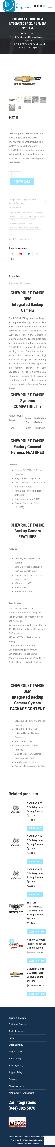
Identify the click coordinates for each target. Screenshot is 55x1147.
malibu (22, 223)
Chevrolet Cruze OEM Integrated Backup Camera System (35, 974)
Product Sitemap (32, 1144)
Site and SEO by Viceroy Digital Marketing (27, 1137)
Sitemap (19, 1144)
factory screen (39, 216)
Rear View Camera (17, 227)
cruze (21, 216)
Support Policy (15, 1072)
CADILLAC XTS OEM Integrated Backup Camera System (35, 809)
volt (11, 234)
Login (11, 1038)
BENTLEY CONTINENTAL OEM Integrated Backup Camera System (35, 910)
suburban (29, 231)
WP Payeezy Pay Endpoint (21, 1093)
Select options (36, 932)
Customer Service (17, 1024)
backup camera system (23, 212)
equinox (29, 216)
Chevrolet (38, 212)
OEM (30, 223)
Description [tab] (14, 276)
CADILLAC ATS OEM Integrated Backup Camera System (35, 875)
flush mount (14, 220)
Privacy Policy (15, 1052)
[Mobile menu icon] (50, 6)
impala (32, 220)
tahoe (38, 231)
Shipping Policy (16, 1065)
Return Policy (15, 1058)
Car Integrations (22, 239)
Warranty (13, 1079)
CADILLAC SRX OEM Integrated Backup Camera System (35, 842)
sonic (21, 231)
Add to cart (22, 181)
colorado (13, 216)
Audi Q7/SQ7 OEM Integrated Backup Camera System (36, 943)
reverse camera (32, 227)
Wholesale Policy (17, 1086)
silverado (13, 231)
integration (14, 223)
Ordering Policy (16, 1045)
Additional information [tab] (20, 283)
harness (24, 220)
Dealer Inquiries (16, 1031)
